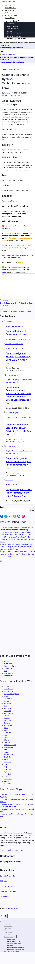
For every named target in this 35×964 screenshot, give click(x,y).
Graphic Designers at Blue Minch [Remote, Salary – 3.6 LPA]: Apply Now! (19, 492)
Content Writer (10, 8)
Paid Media (8, 668)
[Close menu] (0, 920)
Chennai (7, 701)
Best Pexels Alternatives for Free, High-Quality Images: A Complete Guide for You (20, 546)
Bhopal (6, 696)
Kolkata (6, 740)
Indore (6, 728)
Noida (6, 759)
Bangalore (7, 694)
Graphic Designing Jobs (10, 69)
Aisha (6, 93)
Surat (5, 776)
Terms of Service (17, 850)
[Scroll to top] (2, 916)
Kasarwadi (7, 733)
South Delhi (8, 774)
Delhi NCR (7, 708)
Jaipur (6, 730)
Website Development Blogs (14, 36)
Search (2, 507)
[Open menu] (2, 51)
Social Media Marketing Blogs (14, 33)
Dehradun (7, 703)
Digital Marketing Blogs (13, 28)
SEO (6, 13)
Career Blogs (10, 18)
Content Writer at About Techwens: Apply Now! (17, 310)
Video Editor (8, 676)
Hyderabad (8, 725)
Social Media (9, 10)
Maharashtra (8, 747)
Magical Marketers (12, 908)
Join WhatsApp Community (15, 39)
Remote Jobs (10, 5)
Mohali (6, 750)
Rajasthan (7, 769)
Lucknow (7, 742)
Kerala (6, 735)
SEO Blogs (9, 31)
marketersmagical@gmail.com (11, 47)
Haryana (7, 723)
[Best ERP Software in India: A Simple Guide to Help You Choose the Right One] (3, 554)
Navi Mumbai (8, 754)
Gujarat (6, 716)
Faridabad (7, 711)
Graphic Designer (10, 666)
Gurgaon (7, 718)
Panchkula (7, 762)
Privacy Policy (5, 850)
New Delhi (7, 757)
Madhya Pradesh (10, 745)
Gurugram (7, 720)
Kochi (5, 737)
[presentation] (19, 321)
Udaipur (6, 781)
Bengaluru (15, 694)
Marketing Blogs (8, 937)
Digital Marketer (11, 15)
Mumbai (6, 752)
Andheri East (8, 691)
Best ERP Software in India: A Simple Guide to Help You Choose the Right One (21, 554)
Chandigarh (8, 699)
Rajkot (6, 772)
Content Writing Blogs (12, 26)
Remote (6, 686)
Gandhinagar (8, 713)
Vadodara (7, 784)
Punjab (6, 767)
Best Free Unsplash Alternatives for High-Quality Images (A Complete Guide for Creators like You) (17, 539)
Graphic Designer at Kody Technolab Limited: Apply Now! (16, 303)
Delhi (5, 706)
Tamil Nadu (8, 779)
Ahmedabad (8, 689)
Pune (5, 764)
